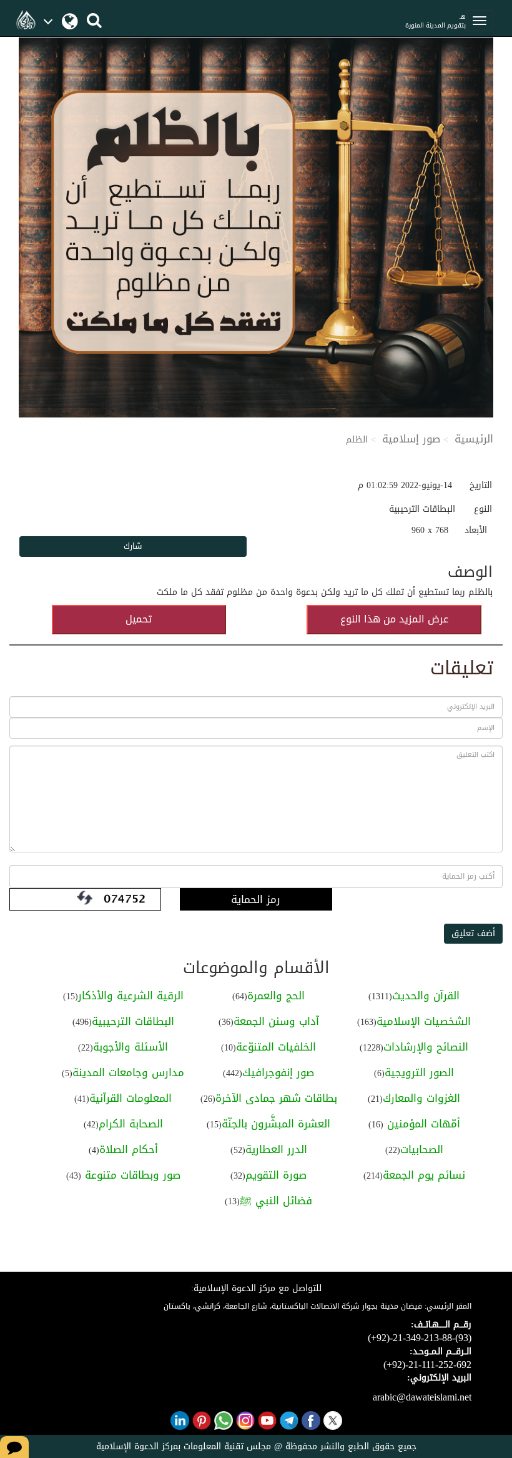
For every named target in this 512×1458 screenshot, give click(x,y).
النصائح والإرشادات (425, 1047)
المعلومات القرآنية (130, 1098)
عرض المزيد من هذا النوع (394, 619)
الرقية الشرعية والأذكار (131, 996)
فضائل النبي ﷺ (276, 1201)
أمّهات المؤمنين (421, 1124)
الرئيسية (474, 439)
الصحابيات (421, 1149)
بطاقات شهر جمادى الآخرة (276, 1098)
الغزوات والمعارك (421, 1098)
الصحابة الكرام (131, 1124)
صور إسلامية (411, 439)
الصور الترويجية (419, 1072)
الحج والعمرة (276, 996)
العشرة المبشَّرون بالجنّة (276, 1124)
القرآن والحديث (426, 996)
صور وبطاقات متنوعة (130, 1175)
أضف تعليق (473, 933)
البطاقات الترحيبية (133, 1021)
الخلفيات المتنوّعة (276, 1047)
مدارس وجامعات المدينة (128, 1072)
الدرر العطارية (276, 1149)
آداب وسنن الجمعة (276, 1021)
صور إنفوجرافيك (278, 1072)
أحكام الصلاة (128, 1149)
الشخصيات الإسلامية (424, 1021)
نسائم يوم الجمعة (424, 1175)
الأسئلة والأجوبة (130, 1047)
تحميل (139, 619)
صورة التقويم (276, 1175)
